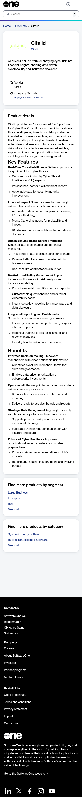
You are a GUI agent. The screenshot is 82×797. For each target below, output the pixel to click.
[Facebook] (29, 791)
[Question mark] (68, 4)
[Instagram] (40, 791)
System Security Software (24, 534)
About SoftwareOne (17, 655)
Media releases (13, 677)
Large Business (18, 492)
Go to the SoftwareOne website (24, 773)
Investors (10, 663)
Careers (9, 648)
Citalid (35, 49)
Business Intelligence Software (28, 540)
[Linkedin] (7, 791)
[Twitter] (18, 791)
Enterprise (14, 498)
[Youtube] (51, 791)
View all (14, 509)
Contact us (11, 723)
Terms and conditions (17, 702)
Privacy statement (15, 709)
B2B (11, 504)
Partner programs (15, 670)
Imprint (8, 716)
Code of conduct (15, 695)
